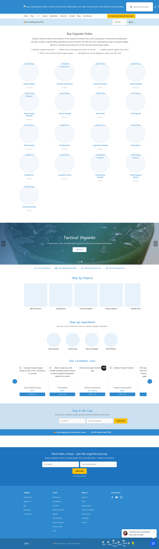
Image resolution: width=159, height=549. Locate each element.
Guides (44, 16)
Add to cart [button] (32, 394)
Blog (78, 16)
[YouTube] (116, 498)
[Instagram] (121, 498)
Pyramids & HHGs (58, 510)
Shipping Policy (86, 506)
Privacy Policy (86, 514)
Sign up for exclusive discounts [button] (122, 16)
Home (26, 16)
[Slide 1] (77, 261)
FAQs (83, 501)
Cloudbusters (57, 501)
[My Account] (155, 7)
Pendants (56, 506)
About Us (63, 16)
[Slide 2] (79, 261)
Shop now (79, 249)
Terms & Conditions (88, 510)
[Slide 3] (81, 261)
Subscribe (121, 420)
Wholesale (85, 518)
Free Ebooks (87, 16)
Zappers (55, 514)
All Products (56, 497)
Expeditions (54, 16)
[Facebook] (112, 498)
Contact (72, 16)
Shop (32, 16)
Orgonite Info (28, 497)
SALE (38, 16)
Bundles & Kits (57, 527)
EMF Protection (57, 518)
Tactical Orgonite (58, 522)
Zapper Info (27, 501)
